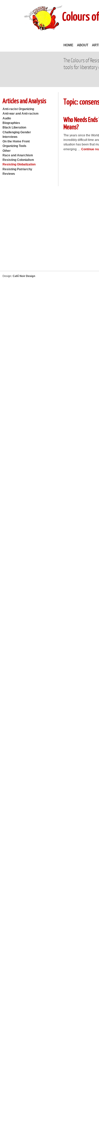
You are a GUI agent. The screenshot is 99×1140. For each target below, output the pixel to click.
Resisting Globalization (19, 164)
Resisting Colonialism (18, 160)
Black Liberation (14, 127)
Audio (7, 118)
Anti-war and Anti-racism (21, 113)
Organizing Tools (14, 146)
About (82, 45)
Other (7, 151)
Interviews (10, 137)
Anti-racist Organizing (18, 109)
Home (68, 45)
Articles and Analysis (24, 100)
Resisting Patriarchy (17, 169)
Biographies (11, 123)
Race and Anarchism (18, 155)
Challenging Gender (17, 132)
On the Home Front (16, 141)
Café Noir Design (24, 275)
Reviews (9, 174)
